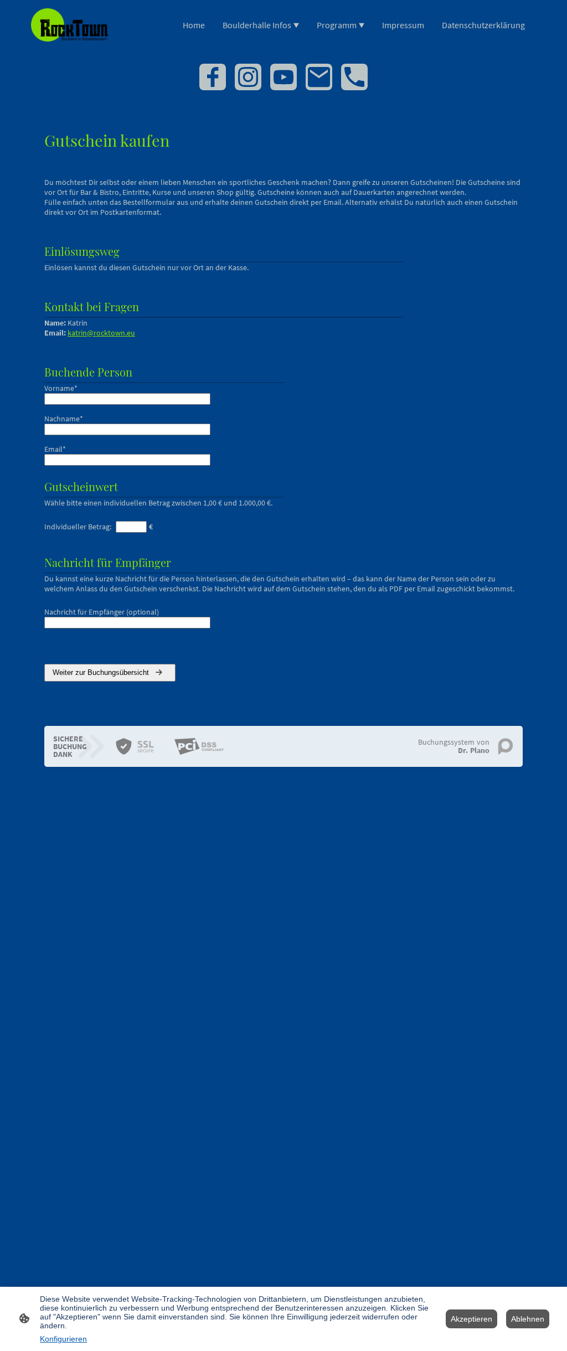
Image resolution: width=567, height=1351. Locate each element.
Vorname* (61, 388)
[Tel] (354, 77)
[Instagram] (248, 77)
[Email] (319, 77)
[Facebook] (212, 77)
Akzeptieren (471, 1318)
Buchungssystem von (453, 746)
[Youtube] (283, 77)
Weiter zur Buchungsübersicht (102, 672)
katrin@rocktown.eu (101, 333)
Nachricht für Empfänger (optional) (101, 612)
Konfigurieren (63, 1338)
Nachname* (63, 419)
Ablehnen (527, 1318)
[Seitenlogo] (69, 25)
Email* (55, 449)
